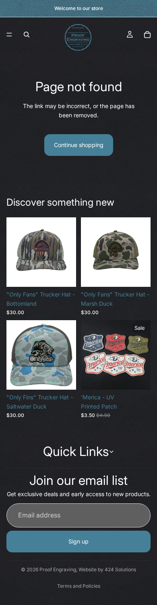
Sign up (78, 541)
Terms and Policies (78, 586)
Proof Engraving (57, 569)
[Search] (26, 34)
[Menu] (9, 34)
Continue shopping (78, 144)
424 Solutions (120, 569)
